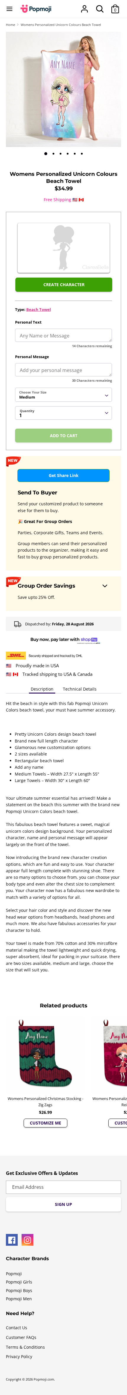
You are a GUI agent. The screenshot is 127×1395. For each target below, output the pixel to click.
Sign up (63, 1204)
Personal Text (28, 322)
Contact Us (16, 1327)
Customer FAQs (21, 1337)
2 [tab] (53, 154)
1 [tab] (45, 153)
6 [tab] (82, 154)
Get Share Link (64, 475)
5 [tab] (75, 154)
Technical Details (80, 689)
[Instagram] (27, 1240)
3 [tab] (60, 154)
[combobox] (63, 395)
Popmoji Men (19, 1298)
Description (42, 689)
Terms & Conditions (25, 1347)
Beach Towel (38, 309)
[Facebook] (12, 1240)
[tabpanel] (63, 89)
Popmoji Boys (19, 1290)
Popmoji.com (44, 1379)
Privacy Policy (19, 1356)
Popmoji (14, 1273)
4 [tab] (68, 154)
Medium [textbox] (27, 397)
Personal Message (32, 356)
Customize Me (45, 1123)
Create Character (63, 284)
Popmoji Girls (19, 1282)
